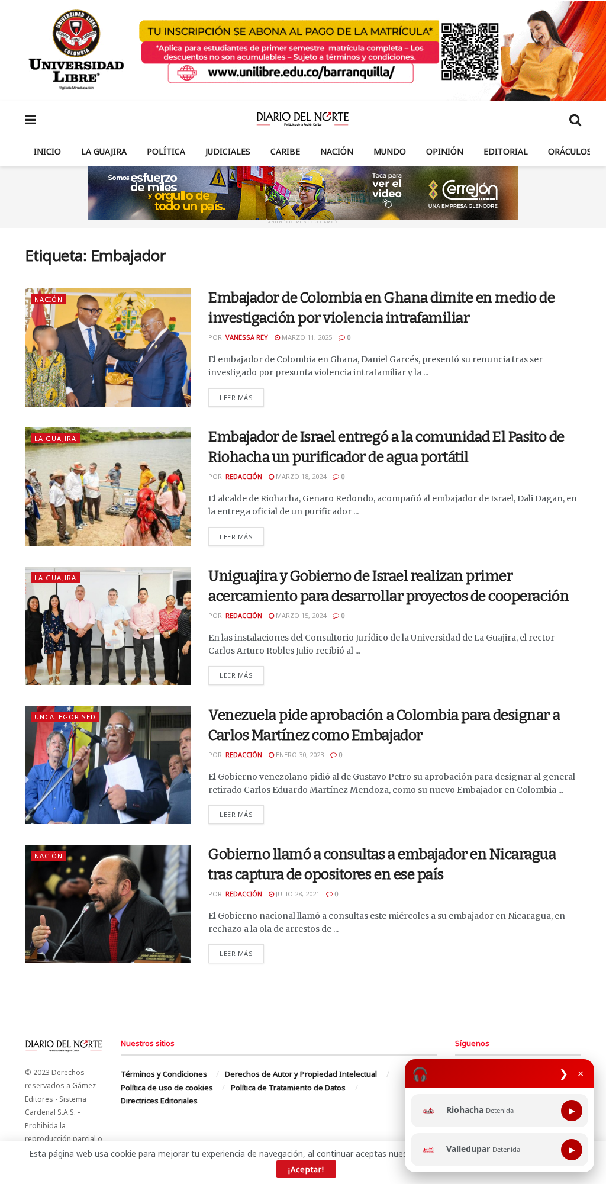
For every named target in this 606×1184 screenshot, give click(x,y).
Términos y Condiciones (164, 1074)
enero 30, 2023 (299, 754)
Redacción (243, 476)
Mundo (389, 151)
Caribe (285, 151)
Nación (336, 151)
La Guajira (104, 151)
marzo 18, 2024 (300, 476)
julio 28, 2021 (297, 893)
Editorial (505, 151)
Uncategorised (65, 716)
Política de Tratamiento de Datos (288, 1087)
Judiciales (227, 151)
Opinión (444, 151)
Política (166, 151)
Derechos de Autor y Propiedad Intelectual (301, 1074)
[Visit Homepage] (302, 119)
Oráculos (570, 151)
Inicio (47, 151)
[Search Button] (575, 119)
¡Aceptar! (306, 1169)
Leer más (242, 397)
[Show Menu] (30, 119)
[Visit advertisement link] (303, 50)
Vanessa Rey (246, 337)
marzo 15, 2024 (300, 615)
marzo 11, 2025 (306, 337)
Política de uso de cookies (167, 1087)
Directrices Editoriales (159, 1100)
